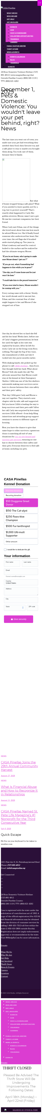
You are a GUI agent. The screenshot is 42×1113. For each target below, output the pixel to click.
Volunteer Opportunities (22, 1024)
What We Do (11, 1001)
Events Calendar (18, 1045)
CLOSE (39, 3)
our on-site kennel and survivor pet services (18, 438)
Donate (13, 1014)
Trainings (14, 1027)
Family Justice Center (16, 1036)
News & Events (12, 1042)
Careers (14, 1030)
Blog (12, 1048)
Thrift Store (12, 1039)
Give (12, 1017)
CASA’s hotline (21, 366)
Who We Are (11, 1005)
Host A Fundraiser (19, 1021)
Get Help (10, 1008)
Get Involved (12, 1011)
